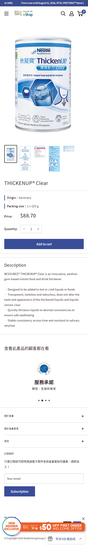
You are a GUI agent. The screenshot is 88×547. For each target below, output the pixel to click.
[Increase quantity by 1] (38, 229)
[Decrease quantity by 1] (24, 229)
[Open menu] (6, 13)
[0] (80, 13)
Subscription (20, 491)
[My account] (71, 13)
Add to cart (44, 244)
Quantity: (11, 229)
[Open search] (63, 13)
